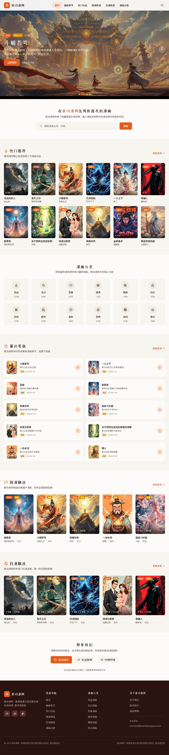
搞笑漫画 (92, 716)
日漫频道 (110, 5)
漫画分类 (124, 5)
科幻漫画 (92, 728)
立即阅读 (12, 62)
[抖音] (23, 714)
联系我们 (134, 705)
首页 (57, 5)
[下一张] (161, 49)
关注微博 (86, 660)
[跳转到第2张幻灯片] (83, 94)
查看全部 (157, 153)
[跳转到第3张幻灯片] (87, 94)
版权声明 (134, 711)
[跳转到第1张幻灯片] (79, 94)
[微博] (7, 714)
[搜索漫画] (162, 5)
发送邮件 (63, 660)
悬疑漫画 (92, 722)
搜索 (125, 126)
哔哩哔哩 (110, 660)
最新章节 (68, 5)
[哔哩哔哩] (15, 714)
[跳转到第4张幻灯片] (89, 94)
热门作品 (82, 5)
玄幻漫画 (92, 705)
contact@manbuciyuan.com (145, 725)
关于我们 (134, 699)
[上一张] (7, 49)
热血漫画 (92, 699)
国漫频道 (96, 5)
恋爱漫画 (92, 711)
